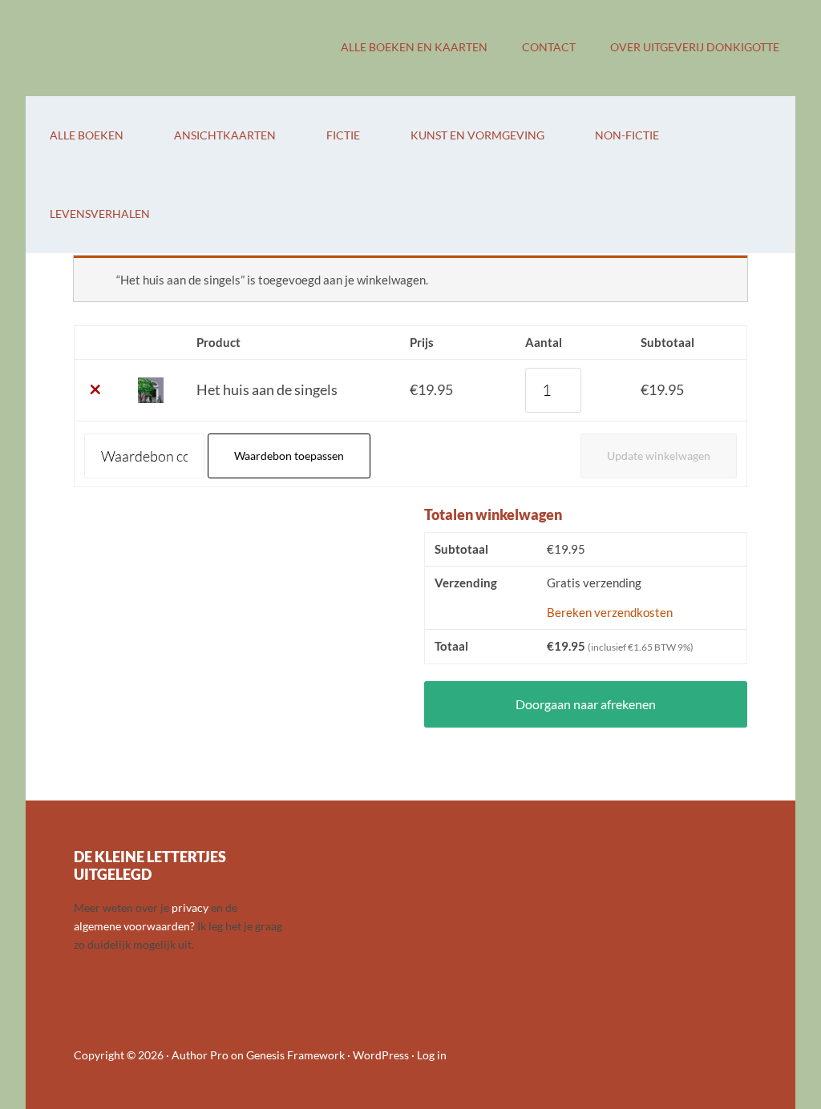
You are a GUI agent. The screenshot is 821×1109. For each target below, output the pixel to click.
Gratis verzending (594, 582)
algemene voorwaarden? (134, 926)
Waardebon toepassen (289, 455)
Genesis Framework (295, 1055)
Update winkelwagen (658, 455)
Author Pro (200, 1055)
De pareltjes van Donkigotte (154, 48)
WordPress (381, 1055)
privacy (190, 907)
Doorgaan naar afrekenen (586, 704)
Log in (432, 1055)
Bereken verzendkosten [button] (610, 612)
